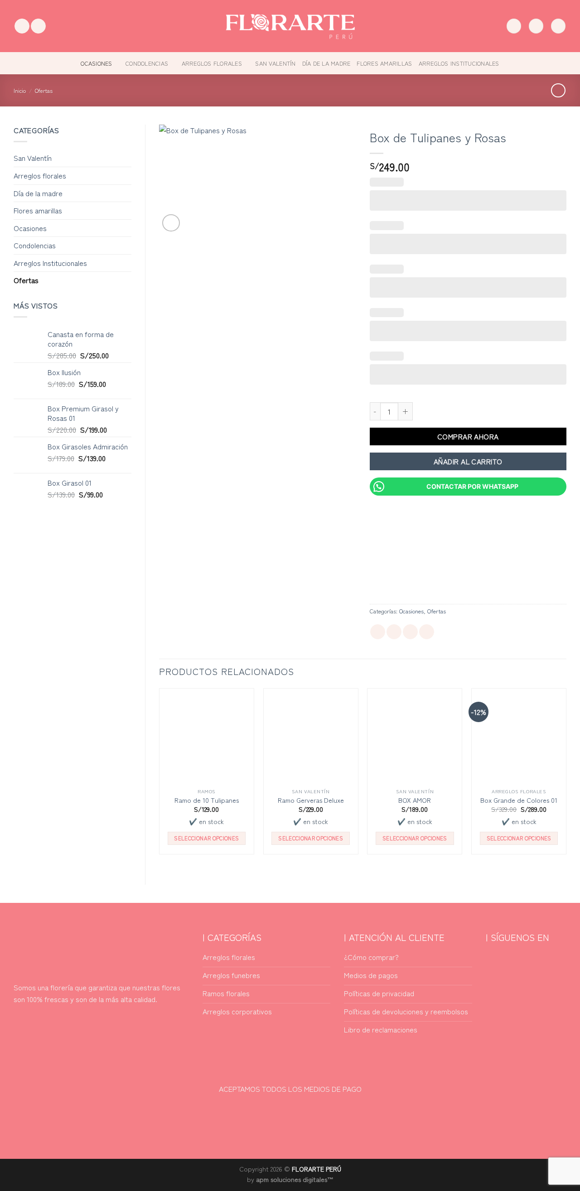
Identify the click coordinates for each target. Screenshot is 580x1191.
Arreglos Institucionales (459, 63)
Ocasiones (96, 63)
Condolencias (147, 63)
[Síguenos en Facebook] (21, 26)
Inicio (20, 90)
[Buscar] (514, 26)
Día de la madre (326, 63)
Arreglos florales (212, 63)
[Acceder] (536, 26)
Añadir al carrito (468, 461)
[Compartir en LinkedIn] (410, 632)
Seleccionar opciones (206, 838)
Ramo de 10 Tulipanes (206, 800)
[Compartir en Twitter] (394, 632)
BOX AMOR (414, 800)
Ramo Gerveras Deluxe (311, 800)
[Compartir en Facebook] (377, 632)
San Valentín (275, 63)
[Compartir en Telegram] (426, 632)
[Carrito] (558, 26)
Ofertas (44, 90)
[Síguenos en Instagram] (38, 26)
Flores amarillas (384, 63)
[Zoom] (171, 223)
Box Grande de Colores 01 (518, 800)
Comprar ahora (468, 436)
